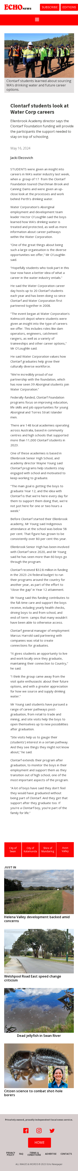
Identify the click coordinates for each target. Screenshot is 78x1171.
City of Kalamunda (30, 849)
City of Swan (13, 849)
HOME (40, 1142)
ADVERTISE (50, 1153)
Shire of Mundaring (47, 849)
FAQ (21, 1153)
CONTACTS (66, 1153)
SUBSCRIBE (50, 7)
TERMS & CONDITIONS (34, 1154)
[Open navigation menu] (37, 20)
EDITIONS (69, 7)
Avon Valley (65, 849)
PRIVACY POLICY (10, 1154)
